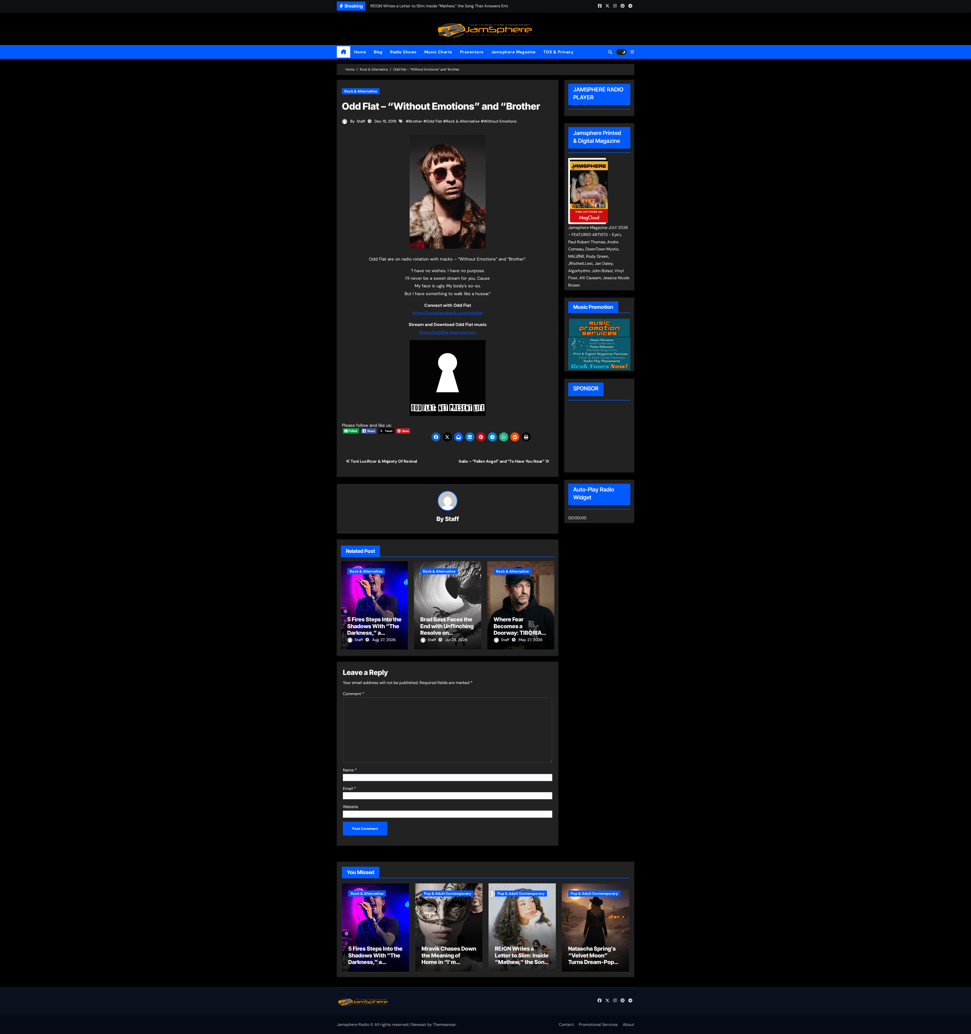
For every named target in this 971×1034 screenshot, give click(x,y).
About (628, 1024)
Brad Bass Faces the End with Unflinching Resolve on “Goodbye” (447, 629)
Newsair (418, 1024)
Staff (361, 121)
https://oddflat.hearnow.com (447, 332)
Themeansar (444, 1024)
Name (350, 770)
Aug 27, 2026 (383, 639)
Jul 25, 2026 (456, 639)
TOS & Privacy (558, 52)
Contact (566, 1024)
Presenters (472, 52)
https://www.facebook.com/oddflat (448, 313)
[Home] (343, 52)
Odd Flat (434, 121)
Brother (415, 121)
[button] (632, 52)
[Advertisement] (600, 437)
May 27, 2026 (530, 639)
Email (349, 788)
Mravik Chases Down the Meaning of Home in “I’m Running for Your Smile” (449, 962)
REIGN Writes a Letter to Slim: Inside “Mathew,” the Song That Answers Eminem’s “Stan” (521, 962)
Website (350, 806)
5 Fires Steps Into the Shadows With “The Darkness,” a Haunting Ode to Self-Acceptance (374, 632)
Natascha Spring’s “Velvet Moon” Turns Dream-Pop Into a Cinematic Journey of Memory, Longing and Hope (594, 965)
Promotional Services (598, 1024)
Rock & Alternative (360, 91)
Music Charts (438, 52)
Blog (378, 52)
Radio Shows (403, 52)
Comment (353, 693)
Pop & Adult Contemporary (447, 893)
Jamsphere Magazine (513, 52)
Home (360, 52)
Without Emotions (500, 121)
